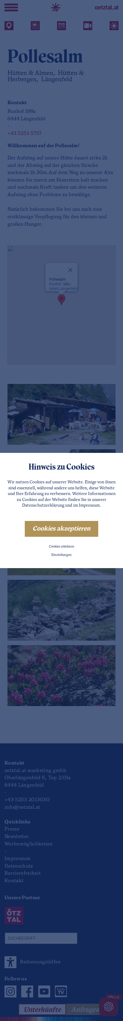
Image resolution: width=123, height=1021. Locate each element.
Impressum (89, 505)
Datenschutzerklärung (43, 505)
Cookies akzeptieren (61, 529)
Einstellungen (61, 555)
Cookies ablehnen (61, 546)
